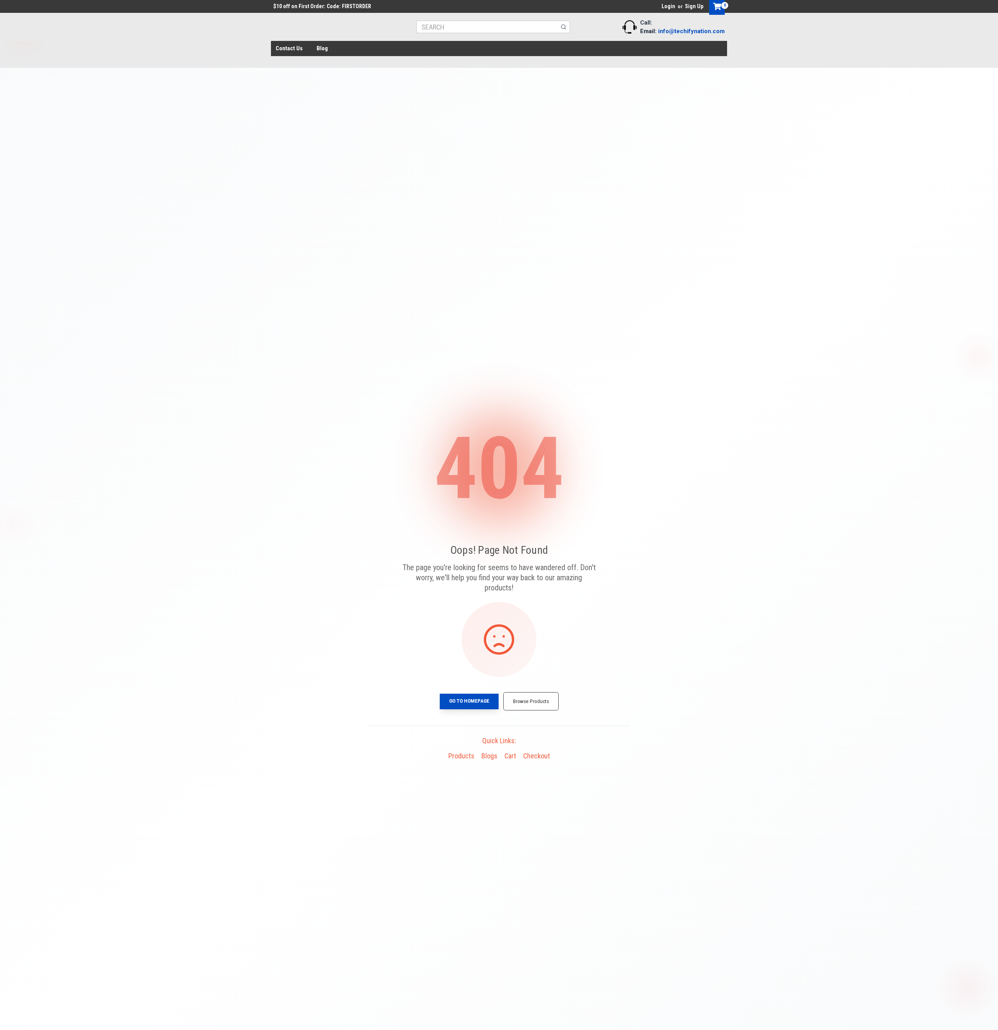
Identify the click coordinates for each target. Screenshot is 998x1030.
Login (668, 6)
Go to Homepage (469, 701)
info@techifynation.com (691, 31)
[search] (563, 26)
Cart (510, 756)
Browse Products (531, 701)
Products (461, 756)
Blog (322, 48)
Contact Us (289, 48)
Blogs (489, 756)
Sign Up (694, 6)
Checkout (536, 756)
